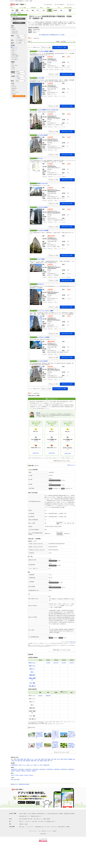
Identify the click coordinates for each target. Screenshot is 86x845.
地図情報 (68, 826)
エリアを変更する (19, 22)
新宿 (62, 759)
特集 (20, 826)
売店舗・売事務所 (15, 55)
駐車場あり (14, 93)
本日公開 (13, 29)
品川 (36, 759)
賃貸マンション (39, 818)
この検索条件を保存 (44, 34)
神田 (49, 760)
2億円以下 (18, 770)
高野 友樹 (38, 412)
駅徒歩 (12, 80)
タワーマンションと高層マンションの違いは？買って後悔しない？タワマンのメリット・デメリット (55, 734)
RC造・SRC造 (14, 65)
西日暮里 (28, 760)
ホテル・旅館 (14, 57)
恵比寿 (49, 759)
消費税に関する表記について (36, 816)
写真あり (13, 90)
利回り (12, 40)
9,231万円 (64, 662)
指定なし (13, 27)
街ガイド (49, 826)
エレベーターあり (15, 92)
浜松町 (21, 759)
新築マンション (22, 821)
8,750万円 (71, 662)
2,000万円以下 (21, 769)
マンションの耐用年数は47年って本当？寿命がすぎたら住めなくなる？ (39, 745)
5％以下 (12, 775)
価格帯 (12, 35)
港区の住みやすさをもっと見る (62, 460)
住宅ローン (54, 821)
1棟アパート (14, 50)
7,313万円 (48, 662)
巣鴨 (18, 760)
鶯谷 (35, 760)
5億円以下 (34, 770)
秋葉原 (45, 760)
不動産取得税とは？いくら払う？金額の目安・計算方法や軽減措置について (55, 745)
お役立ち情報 (12, 826)
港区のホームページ (71, 465)
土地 (45, 821)
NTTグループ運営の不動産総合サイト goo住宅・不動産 (21, 0)
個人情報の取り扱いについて (24, 816)
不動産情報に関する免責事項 (24, 784)
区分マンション (15, 47)
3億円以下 (23, 770)
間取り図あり (14, 88)
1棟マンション (14, 48)
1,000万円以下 (14, 769)
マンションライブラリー (29, 826)
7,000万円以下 (57, 769)
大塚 (16, 760)
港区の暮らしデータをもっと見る (62, 649)
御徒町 (41, 760)
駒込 (21, 760)
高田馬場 (70, 759)
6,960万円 (40, 695)
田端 (24, 760)
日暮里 (32, 760)
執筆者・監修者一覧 (61, 826)
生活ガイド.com (73, 641)
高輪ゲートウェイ (30, 759)
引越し (23, 826)
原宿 (55, 759)
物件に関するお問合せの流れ (53, 813)
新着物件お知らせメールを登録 (57, 34)
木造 (13, 63)
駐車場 (44, 818)
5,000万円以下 (42, 769)
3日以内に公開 (14, 31)
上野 (38, 760)
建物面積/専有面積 (13, 72)
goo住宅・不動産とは (23, 813)
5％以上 (17, 775)
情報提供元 (61, 813)
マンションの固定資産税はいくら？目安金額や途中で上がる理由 (39, 735)
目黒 (46, 759)
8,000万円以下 (64, 769)
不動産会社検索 (38, 826)
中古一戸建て (40, 821)
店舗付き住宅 (14, 54)
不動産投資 (49, 821)
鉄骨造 (13, 67)
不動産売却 (21, 824)
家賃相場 (48, 818)
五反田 (42, 759)
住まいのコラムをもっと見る (62, 752)
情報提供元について (14, 784)
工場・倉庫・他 (15, 59)
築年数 (12, 42)
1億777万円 (55, 662)
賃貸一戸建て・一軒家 (32, 818)
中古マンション (29, 821)
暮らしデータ (44, 826)
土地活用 (26, 824)
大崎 (39, 759)
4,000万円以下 (35, 769)
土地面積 (13, 76)
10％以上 (21, 775)
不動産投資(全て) (14, 765)
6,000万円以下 (50, 769)
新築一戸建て (35, 821)
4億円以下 (29, 770)
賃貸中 (13, 85)
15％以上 (26, 775)
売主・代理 (14, 86)
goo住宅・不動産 (12, 813)
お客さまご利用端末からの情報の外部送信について (37, 813)
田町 (25, 759)
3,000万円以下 (28, 769)
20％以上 (31, 775)
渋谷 (52, 759)
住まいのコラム (54, 826)
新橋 (18, 759)
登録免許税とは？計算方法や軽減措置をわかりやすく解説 (71, 745)
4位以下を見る (36, 453)
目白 (74, 759)
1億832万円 (48, 695)
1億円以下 (13, 770)
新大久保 (65, 759)
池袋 (13, 760)
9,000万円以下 (71, 769)
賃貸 (20, 818)
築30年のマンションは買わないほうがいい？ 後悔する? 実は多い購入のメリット (71, 735)
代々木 (58, 759)
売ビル (13, 52)
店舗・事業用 (24, 818)
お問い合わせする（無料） (67, 74)
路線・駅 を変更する (19, 18)
